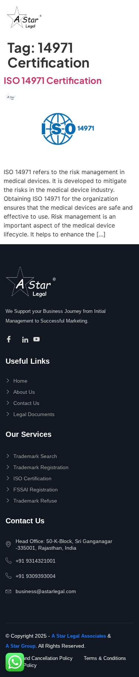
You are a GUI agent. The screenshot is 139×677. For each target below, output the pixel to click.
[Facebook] (10, 339)
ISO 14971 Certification (53, 80)
